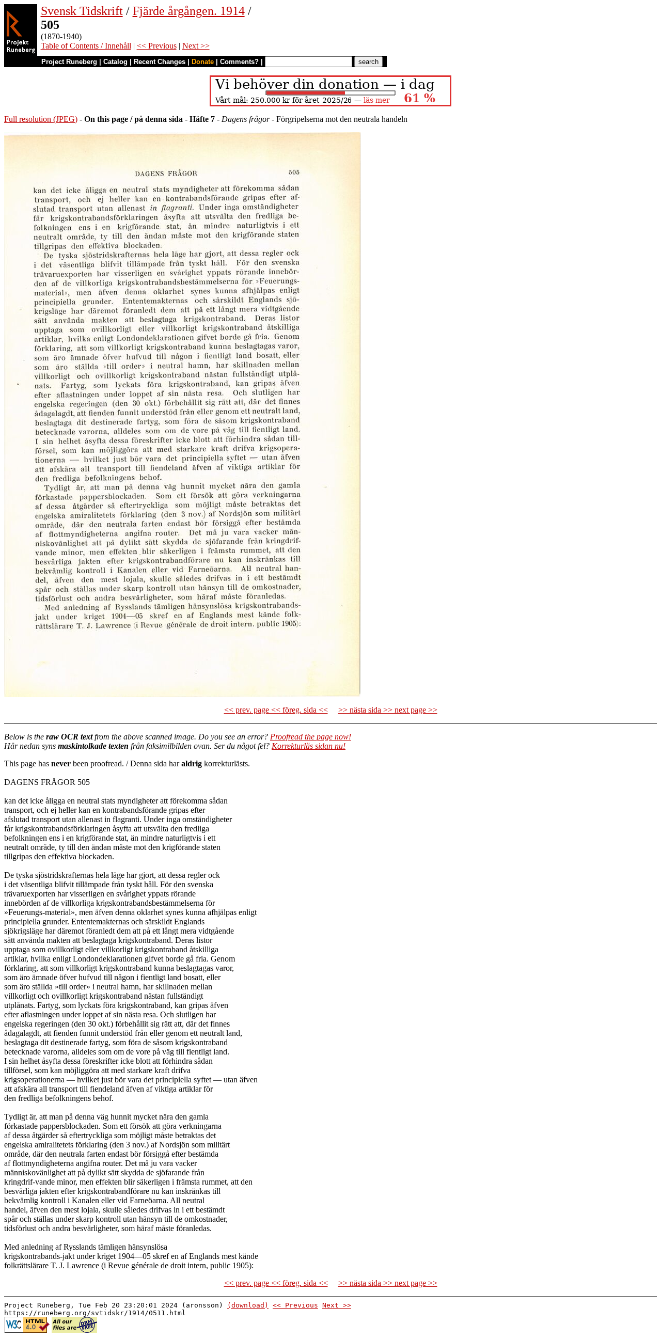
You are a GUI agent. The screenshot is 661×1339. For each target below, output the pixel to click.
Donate (203, 62)
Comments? (239, 62)
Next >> (196, 45)
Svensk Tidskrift (82, 11)
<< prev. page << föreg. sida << (276, 709)
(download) (248, 1305)
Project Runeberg (69, 62)
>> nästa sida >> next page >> (387, 709)
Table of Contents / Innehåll (86, 45)
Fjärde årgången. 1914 (189, 11)
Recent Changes (159, 62)
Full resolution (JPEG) (40, 119)
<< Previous (157, 45)
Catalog (115, 62)
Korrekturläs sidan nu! (308, 746)
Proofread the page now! (310, 736)
